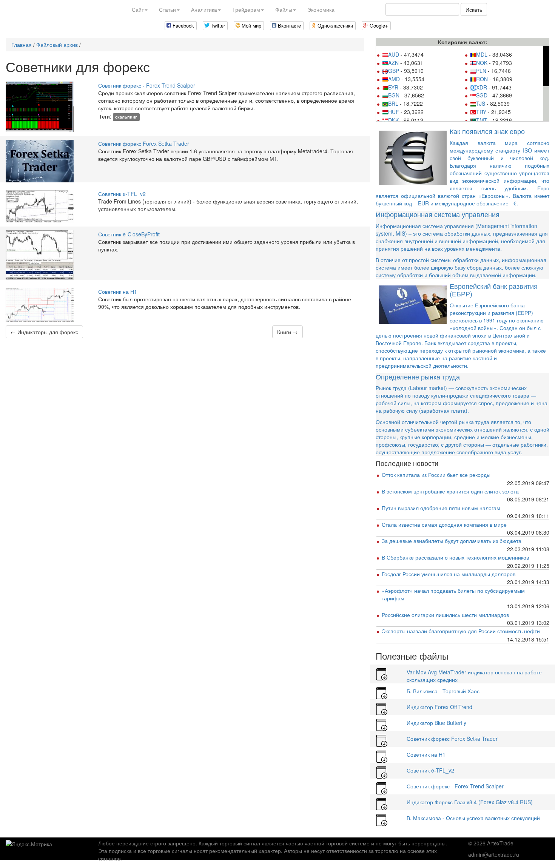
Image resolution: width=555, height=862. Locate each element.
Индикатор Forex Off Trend (439, 707)
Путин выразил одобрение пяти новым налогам (441, 508)
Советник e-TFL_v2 (122, 193)
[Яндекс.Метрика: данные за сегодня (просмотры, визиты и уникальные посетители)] (29, 844)
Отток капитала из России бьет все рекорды (436, 474)
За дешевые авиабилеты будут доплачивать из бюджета (451, 540)
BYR (393, 87)
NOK (481, 62)
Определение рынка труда (418, 376)
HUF (393, 112)
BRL (393, 103)
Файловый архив (57, 44)
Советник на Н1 (117, 291)
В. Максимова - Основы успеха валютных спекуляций (473, 818)
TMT (481, 120)
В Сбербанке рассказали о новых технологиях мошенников (455, 557)
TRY (481, 112)
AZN (393, 62)
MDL (481, 54)
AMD (394, 79)
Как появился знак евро (487, 131)
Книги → (287, 332)
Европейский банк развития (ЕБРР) (494, 289)
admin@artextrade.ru (493, 854)
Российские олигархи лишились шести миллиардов (445, 614)
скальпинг (126, 117)
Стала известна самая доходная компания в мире (444, 524)
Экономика (321, 9)
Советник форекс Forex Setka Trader (143, 143)
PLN (481, 70)
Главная (21, 44)
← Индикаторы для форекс (44, 332)
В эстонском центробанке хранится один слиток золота (450, 491)
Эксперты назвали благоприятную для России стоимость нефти (461, 631)
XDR (481, 87)
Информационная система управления (437, 214)
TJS (480, 103)
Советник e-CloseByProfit (129, 234)
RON (482, 79)
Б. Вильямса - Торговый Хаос (443, 691)
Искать (474, 9)
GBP (393, 70)
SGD (481, 95)
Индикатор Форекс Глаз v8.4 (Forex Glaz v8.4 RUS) (470, 802)
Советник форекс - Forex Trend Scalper (146, 85)
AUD (393, 54)
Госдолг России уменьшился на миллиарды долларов (448, 574)
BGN (393, 95)
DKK (393, 120)
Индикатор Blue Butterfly (436, 722)
